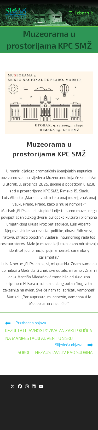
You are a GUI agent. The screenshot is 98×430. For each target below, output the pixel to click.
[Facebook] (20, 387)
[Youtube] (41, 387)
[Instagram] (27, 387)
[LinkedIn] (34, 387)
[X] (12, 387)
